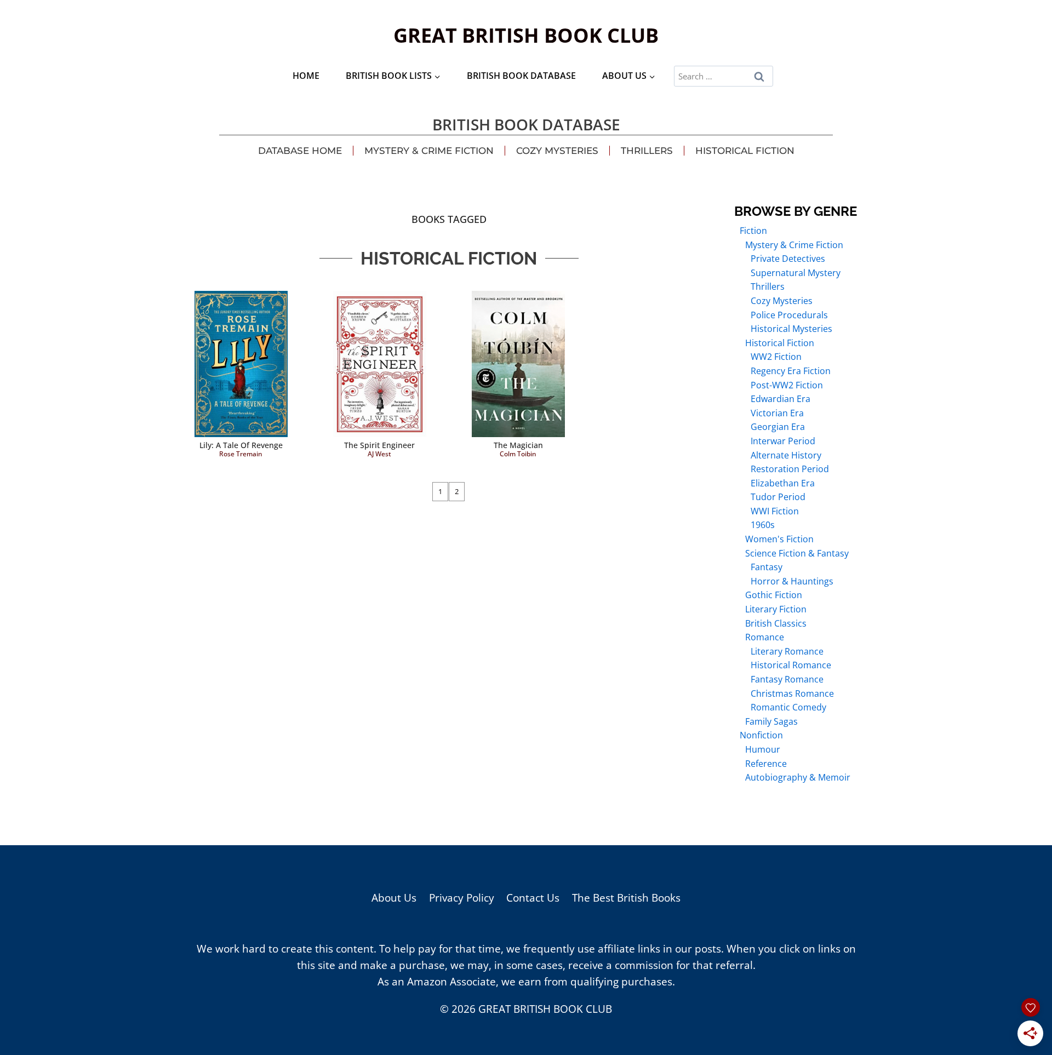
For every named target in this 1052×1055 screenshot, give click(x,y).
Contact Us (532, 898)
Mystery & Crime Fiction (429, 150)
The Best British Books (626, 898)
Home (306, 76)
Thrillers (647, 150)
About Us (393, 898)
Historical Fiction (744, 150)
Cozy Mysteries (557, 150)
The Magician (518, 445)
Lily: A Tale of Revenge (241, 445)
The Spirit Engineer (379, 445)
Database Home (300, 150)
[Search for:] (723, 75)
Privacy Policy (461, 898)
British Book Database (521, 76)
